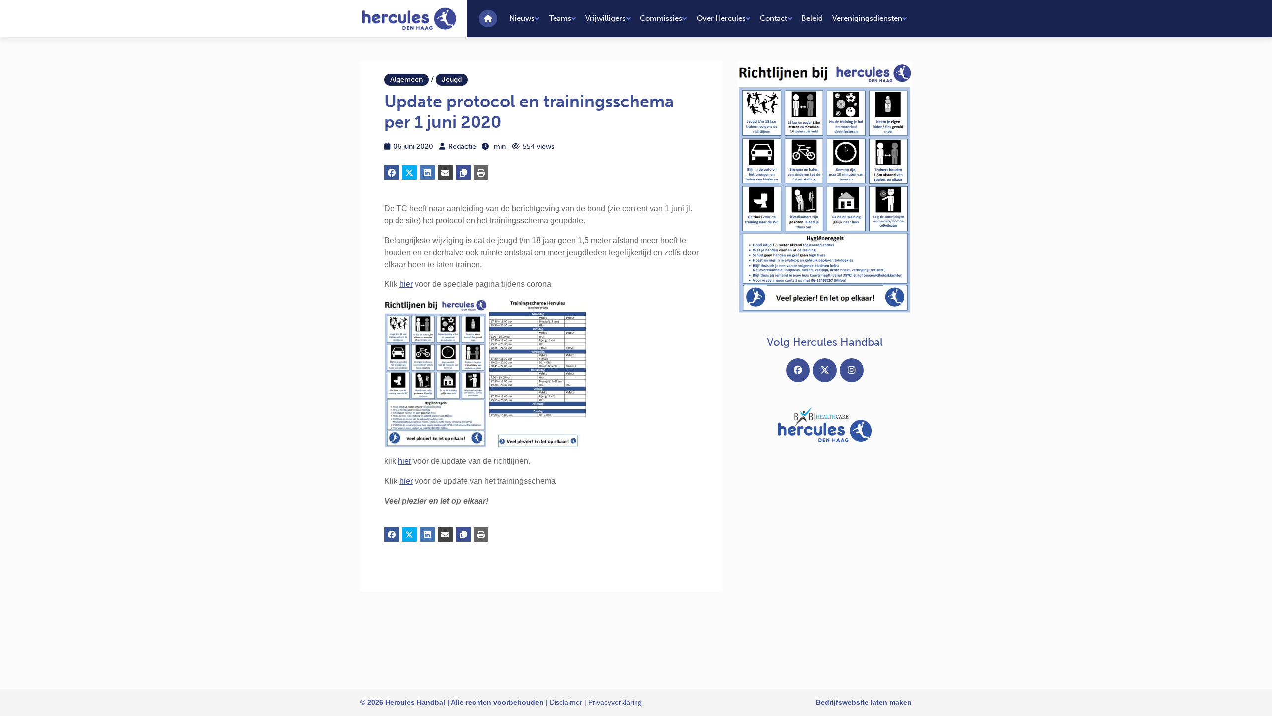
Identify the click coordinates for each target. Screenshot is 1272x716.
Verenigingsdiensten (867, 18)
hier (406, 284)
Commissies (661, 18)
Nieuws (522, 18)
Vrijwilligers (605, 18)
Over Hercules (721, 18)
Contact (773, 18)
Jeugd (452, 79)
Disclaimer (566, 702)
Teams (560, 18)
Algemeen (406, 79)
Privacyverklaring (615, 702)
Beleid (812, 18)
